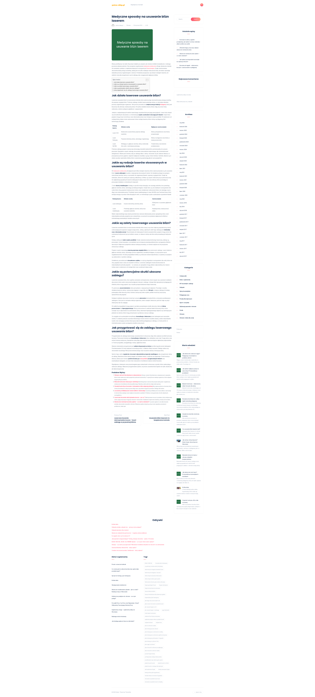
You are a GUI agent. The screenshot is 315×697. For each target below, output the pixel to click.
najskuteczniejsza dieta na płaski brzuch (154, 619)
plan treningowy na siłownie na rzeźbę (154, 632)
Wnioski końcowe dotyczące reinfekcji (126, 382)
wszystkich (144, 358)
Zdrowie (128, 25)
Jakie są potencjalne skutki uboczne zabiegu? (127, 88)
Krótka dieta (185, 487)
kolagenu (163, 104)
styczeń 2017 (183, 256)
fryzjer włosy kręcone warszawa (152, 588)
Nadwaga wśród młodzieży (119, 616)
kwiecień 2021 (183, 176)
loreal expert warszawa (150, 613)
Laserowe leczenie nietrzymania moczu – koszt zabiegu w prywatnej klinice (125, 420)
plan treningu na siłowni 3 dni (152, 641)
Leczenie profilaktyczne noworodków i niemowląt (129, 390)
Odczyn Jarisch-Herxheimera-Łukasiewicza (127, 375)
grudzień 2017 (183, 214)
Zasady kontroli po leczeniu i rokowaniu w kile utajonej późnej (133, 386)
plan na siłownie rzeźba (150, 625)
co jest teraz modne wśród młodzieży (154, 566)
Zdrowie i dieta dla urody (187, 318)
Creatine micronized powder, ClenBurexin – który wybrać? (127, 550)
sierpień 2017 (183, 229)
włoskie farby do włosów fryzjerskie (153, 675)
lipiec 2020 (182, 191)
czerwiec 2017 (183, 237)
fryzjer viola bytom (163, 585)
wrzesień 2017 (183, 225)
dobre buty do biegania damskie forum (154, 569)
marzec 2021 (183, 180)
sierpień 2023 (183, 161)
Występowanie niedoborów (119, 585)
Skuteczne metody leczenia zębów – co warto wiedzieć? (131, 402)
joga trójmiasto (165, 610)
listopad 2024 (183, 138)
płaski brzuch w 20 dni (163, 663)
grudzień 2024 (183, 134)
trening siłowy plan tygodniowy (152, 672)
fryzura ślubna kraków (150, 591)
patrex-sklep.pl (119, 25)
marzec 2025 (183, 130)
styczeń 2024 (183, 157)
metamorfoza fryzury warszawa (152, 616)
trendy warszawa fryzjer (164, 669)
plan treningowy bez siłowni (151, 628)
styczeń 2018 (183, 210)
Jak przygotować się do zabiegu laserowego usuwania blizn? (131, 90)
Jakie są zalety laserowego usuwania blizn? (126, 86)
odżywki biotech (149, 622)
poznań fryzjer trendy (150, 653)
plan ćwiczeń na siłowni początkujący (154, 647)
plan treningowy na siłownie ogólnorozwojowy (156, 635)
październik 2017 (184, 222)
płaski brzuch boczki (150, 663)
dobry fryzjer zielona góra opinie (152, 578)
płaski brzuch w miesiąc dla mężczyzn (154, 666)
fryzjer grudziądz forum (150, 585)
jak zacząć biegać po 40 (150, 607)
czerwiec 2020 (183, 195)
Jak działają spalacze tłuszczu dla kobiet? (123, 621)
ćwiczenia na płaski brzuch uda (152, 678)
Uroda (181, 310)
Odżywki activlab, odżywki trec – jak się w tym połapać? (127, 527)
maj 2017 (182, 241)
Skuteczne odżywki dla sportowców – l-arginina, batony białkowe (129, 533)
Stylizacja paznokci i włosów (188, 306)
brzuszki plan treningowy (161, 563)
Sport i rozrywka (184, 302)
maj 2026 (182, 123)
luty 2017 (182, 252)
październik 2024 (184, 142)
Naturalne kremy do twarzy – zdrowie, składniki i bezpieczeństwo (190, 457)
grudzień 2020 (183, 183)
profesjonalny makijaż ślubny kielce (153, 656)
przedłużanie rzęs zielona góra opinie (154, 660)
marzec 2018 (183, 203)
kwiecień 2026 (183, 126)
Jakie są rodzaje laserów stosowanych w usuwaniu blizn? (130, 84)
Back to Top (199, 692)
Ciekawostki (183, 276)
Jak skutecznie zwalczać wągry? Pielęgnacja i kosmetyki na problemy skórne (191, 356)
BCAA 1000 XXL (148, 563)
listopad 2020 (183, 187)
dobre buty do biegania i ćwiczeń (153, 572)
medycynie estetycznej (119, 171)
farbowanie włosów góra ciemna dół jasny (155, 582)
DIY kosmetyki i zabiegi (186, 283)
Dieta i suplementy (185, 280)
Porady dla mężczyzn (186, 299)
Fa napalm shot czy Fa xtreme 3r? (121, 536)
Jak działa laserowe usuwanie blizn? (124, 82)
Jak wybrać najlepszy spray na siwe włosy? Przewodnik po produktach (190, 371)
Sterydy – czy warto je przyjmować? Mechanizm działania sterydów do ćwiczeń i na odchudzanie (138, 544)
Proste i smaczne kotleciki (119, 564)
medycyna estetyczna (149, 66)
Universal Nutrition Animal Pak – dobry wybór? (124, 547)
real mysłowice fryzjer (150, 669)
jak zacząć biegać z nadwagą (152, 610)
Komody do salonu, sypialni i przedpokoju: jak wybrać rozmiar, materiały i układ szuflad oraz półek (188, 42)
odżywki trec (159, 622)
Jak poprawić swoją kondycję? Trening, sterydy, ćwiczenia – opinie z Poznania (133, 539)
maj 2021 (182, 172)
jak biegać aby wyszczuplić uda (152, 600)
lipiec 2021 (182, 168)
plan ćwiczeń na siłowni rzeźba (152, 650)
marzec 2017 (183, 248)
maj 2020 (182, 199)
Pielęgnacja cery (184, 295)
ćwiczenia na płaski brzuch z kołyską (154, 681)
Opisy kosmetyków (185, 291)
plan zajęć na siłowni (150, 644)
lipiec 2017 (182, 233)
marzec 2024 (183, 149)
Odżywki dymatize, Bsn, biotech (120, 530)
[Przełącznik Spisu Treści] (146, 79)
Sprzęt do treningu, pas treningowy (121, 576)
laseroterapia (150, 68)
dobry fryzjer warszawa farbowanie (153, 575)
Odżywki (182, 287)
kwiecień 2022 (183, 164)
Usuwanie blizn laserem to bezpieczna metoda (159, 419)
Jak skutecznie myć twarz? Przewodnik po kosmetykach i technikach (190, 474)
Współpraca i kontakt (137, 5)
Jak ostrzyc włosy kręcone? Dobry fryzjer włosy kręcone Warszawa (190, 442)
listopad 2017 (183, 218)
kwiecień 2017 (183, 244)
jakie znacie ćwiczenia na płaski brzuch (154, 603)
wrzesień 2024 (183, 145)
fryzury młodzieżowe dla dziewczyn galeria (155, 594)
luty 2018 (182, 206)
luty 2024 (182, 153)
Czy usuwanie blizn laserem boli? (191, 429)
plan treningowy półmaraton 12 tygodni (154, 638)
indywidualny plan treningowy (152, 597)
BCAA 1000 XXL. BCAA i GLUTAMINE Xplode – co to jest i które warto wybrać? (133, 542)
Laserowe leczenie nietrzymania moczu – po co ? (129, 397)
